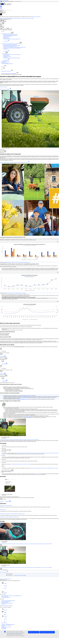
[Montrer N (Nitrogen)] (24, 259)
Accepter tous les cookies (33, 632)
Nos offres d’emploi (5, 596)
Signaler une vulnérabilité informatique (8, 624)
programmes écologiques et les (22, 399)
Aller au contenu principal (4, 0)
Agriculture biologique (7, 56)
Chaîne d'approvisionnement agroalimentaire (10, 34)
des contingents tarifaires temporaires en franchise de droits (20, 464)
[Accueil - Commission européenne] (6, 4)
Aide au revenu (5, 37)
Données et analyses (5, 62)
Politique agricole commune (6, 33)
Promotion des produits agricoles (7, 603)
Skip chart (16, 241)
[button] (2, 501)
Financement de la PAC (7, 36)
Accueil (3, 31)
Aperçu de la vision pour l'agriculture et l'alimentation (10, 43)
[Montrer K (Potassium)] (35, 259)
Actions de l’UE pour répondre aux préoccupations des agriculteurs (14, 47)
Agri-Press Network (5, 602)
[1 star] (6, 575)
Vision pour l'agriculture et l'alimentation (10, 44)
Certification (5, 57)
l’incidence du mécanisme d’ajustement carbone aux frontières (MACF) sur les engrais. (44, 468)
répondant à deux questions (35, 16)
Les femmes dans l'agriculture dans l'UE (9, 46)
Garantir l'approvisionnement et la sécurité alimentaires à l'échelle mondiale (12, 513)
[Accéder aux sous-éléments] (12, 33)
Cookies (3, 626)
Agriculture (3, 53)
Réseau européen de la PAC (6, 601)
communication (37, 473)
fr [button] (2, 7)
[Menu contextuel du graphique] (58, 241)
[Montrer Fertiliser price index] (25, 319)
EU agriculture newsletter (6, 597)
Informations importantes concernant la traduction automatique (23, 18)
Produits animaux (6, 55)
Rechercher (2, 10)
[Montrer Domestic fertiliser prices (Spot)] (29, 290)
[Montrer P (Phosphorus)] (29, 259)
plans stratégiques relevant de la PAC (27, 396)
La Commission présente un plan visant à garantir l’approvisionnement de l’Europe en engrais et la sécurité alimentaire (19, 439)
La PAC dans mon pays (5, 61)
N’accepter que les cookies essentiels (47, 632)
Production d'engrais (15, 293)
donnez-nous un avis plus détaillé (20, 575)
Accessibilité (4, 628)
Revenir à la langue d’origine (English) (6, 18)
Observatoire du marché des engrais (6, 505)
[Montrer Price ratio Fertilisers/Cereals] (33, 319)
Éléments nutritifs (3, 509)
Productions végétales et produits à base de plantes (12, 54)
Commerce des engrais (22, 293)
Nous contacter (4, 622)
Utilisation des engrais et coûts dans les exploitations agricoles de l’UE (18, 262)
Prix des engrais (9, 293)
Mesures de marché (6, 38)
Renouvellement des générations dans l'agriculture (11, 45)
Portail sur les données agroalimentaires (8, 600)
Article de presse (3, 86)
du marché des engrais (27, 416)
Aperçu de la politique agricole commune (10, 35)
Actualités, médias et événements (7, 63)
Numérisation (5, 48)
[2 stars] (7, 575)
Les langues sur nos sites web (6, 625)
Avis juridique (4, 627)
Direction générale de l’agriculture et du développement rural (12, 595)
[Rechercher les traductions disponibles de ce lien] (33, 396)
